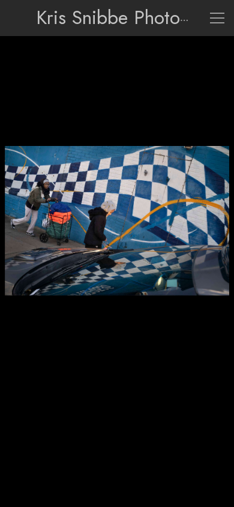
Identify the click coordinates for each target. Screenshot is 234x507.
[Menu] (217, 18)
